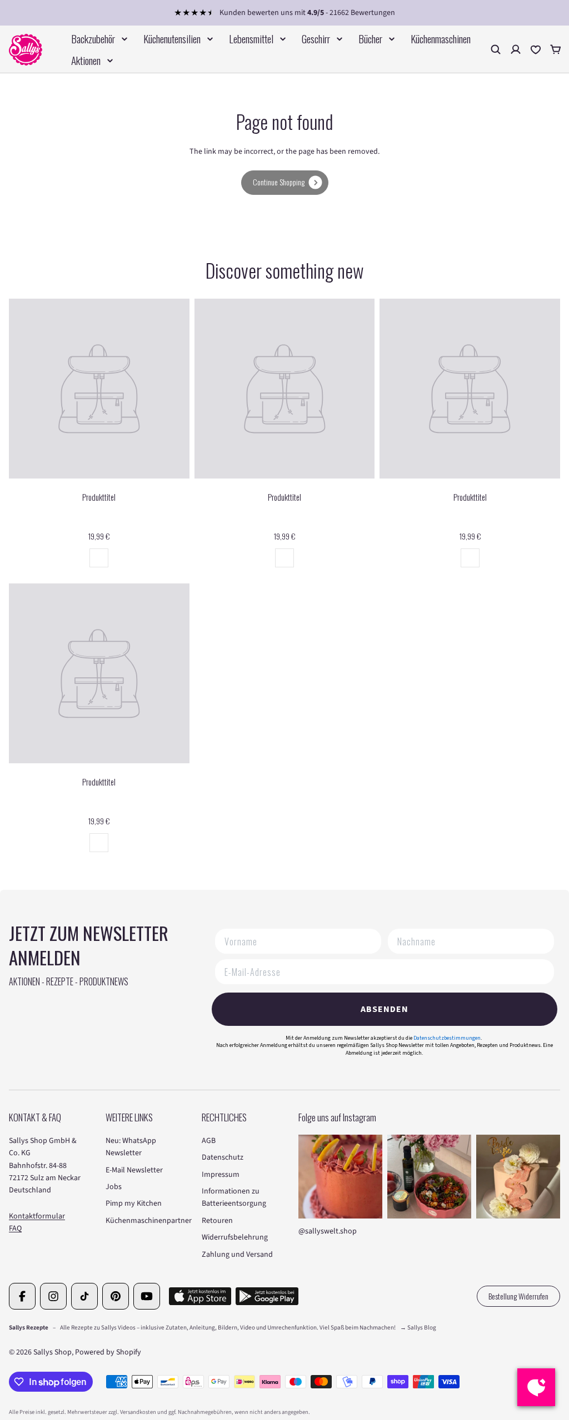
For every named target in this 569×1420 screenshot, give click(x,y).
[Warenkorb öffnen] (556, 49)
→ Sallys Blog (418, 1327)
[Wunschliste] (536, 49)
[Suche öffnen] (496, 49)
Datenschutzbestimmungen (447, 1038)
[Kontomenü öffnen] (516, 49)
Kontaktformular (37, 1216)
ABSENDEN (384, 1009)
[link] (284, 182)
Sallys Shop (52, 1352)
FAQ (15, 1228)
